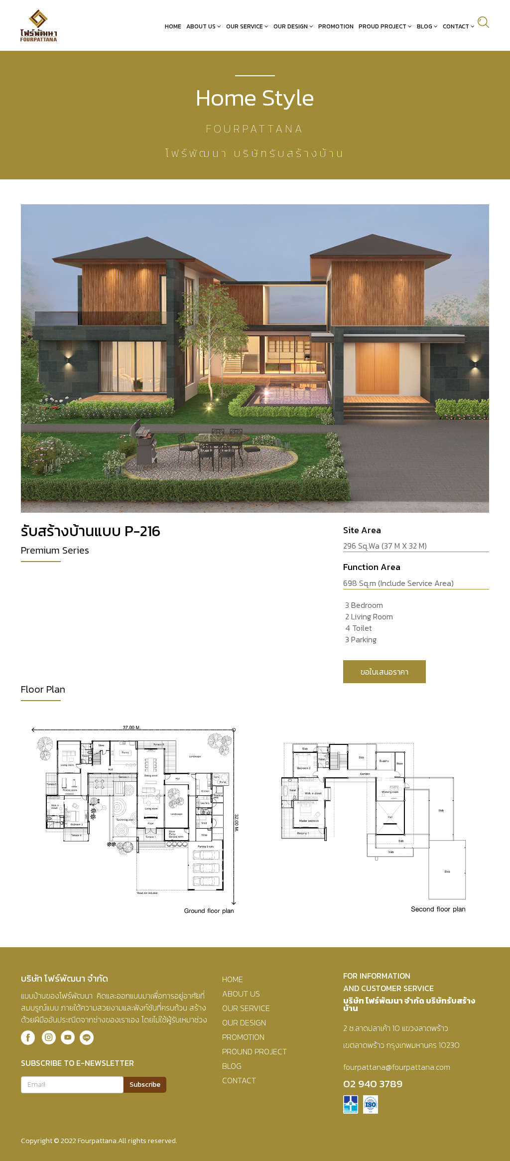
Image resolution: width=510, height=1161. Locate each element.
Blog (424, 26)
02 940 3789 (372, 1083)
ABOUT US (241, 994)
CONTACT (239, 1080)
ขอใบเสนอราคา (384, 672)
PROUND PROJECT (254, 1051)
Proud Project (382, 26)
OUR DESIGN (244, 1022)
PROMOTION (243, 1037)
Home (173, 26)
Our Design (290, 26)
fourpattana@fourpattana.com (396, 1067)
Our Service (244, 26)
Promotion (336, 26)
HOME (232, 979)
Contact (456, 26)
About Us (201, 26)
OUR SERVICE (246, 1008)
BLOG (232, 1066)
